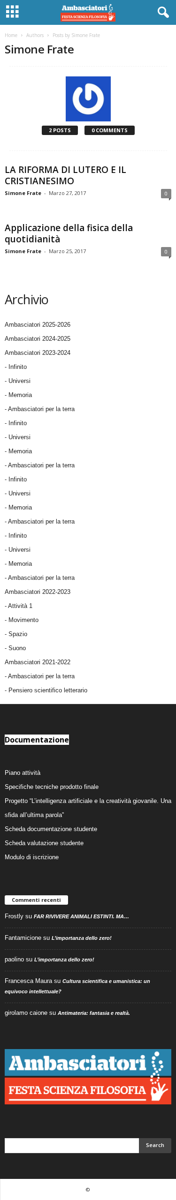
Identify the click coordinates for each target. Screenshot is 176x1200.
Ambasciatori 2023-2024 (37, 352)
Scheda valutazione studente (44, 843)
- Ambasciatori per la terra (40, 408)
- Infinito (16, 366)
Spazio (17, 634)
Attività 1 (20, 605)
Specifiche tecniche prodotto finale (52, 786)
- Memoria (18, 394)
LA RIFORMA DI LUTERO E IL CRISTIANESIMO (65, 175)
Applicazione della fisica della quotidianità (69, 233)
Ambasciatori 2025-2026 (37, 324)
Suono (17, 648)
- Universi (18, 380)
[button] (161, 12)
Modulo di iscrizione (32, 857)
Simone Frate (23, 192)
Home (11, 35)
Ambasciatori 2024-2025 (37, 338)
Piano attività (22, 772)
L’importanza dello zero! (82, 938)
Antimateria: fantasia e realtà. (94, 1013)
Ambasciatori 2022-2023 (37, 591)
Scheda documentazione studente (51, 828)
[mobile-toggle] (12, 12)
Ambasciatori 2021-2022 (37, 662)
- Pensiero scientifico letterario (46, 690)
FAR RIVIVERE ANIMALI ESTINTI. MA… (81, 916)
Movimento (23, 619)
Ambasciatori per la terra (41, 676)
